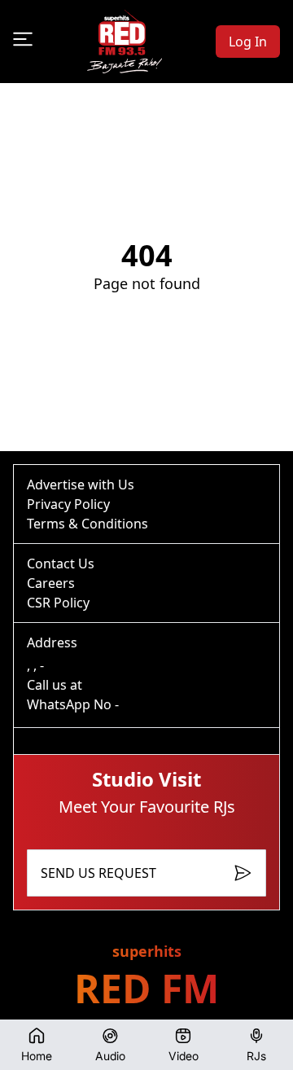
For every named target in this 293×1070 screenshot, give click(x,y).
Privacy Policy (68, 504)
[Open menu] (23, 39)
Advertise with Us (80, 484)
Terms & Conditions (87, 524)
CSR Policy (58, 603)
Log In (248, 41)
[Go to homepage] (124, 41)
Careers (51, 583)
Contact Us (60, 563)
